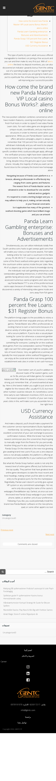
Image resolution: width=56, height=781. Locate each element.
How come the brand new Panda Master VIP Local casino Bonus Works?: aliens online (31, 24)
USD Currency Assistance (36, 45)
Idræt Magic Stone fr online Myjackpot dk (20, 614)
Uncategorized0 (9, 518)
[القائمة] (4, 8)
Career (4, 661)
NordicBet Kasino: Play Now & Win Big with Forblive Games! (28, 610)
